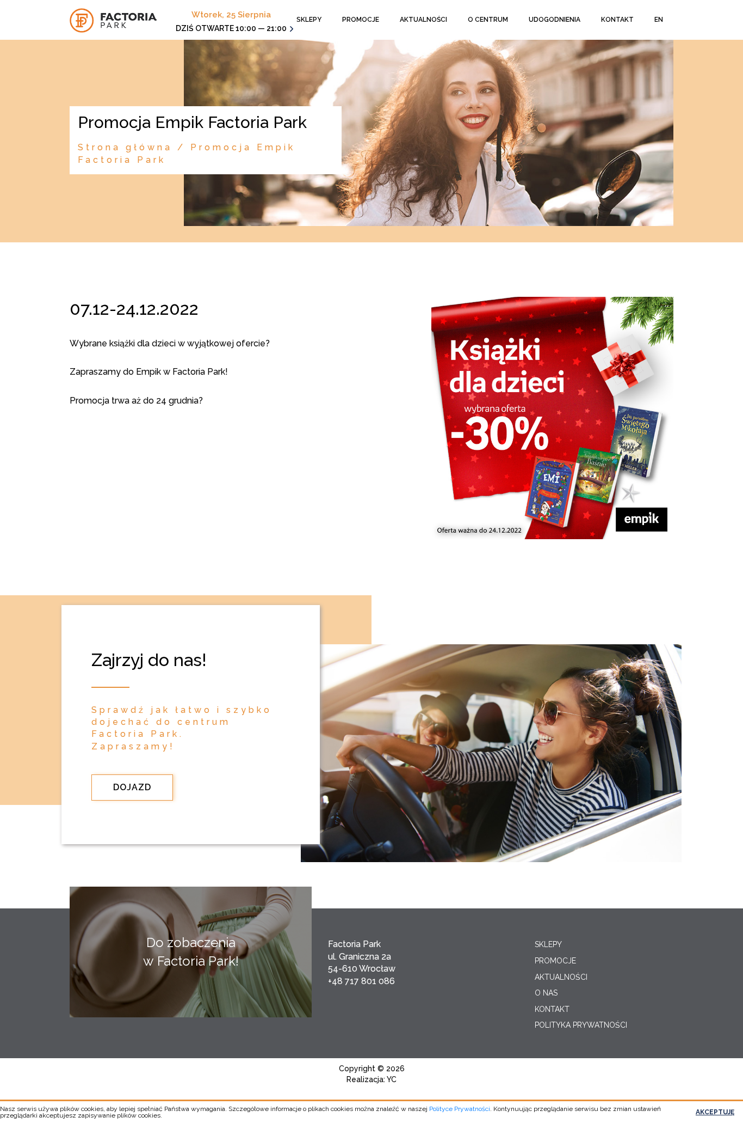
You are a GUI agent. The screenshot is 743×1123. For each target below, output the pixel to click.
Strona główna (125, 147)
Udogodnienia (554, 19)
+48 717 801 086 (361, 981)
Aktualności (423, 19)
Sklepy (308, 19)
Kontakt (617, 19)
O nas (546, 992)
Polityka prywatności (581, 1025)
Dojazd (132, 787)
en (658, 19)
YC (392, 1079)
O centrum (488, 19)
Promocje (360, 19)
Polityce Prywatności (459, 1109)
